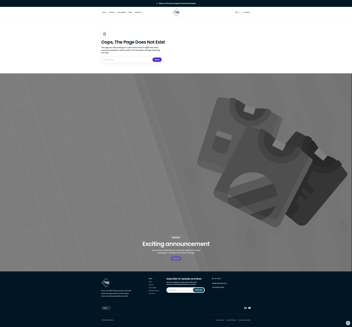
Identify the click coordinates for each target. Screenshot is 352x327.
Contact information (245, 320)
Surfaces (151, 285)
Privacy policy (220, 320)
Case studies (152, 287)
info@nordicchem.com (219, 283)
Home (150, 282)
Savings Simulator (154, 290)
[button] (246, 12)
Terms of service (231, 320)
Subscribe (198, 290)
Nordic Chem (110, 320)
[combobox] (131, 59)
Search (157, 60)
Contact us (152, 293)
